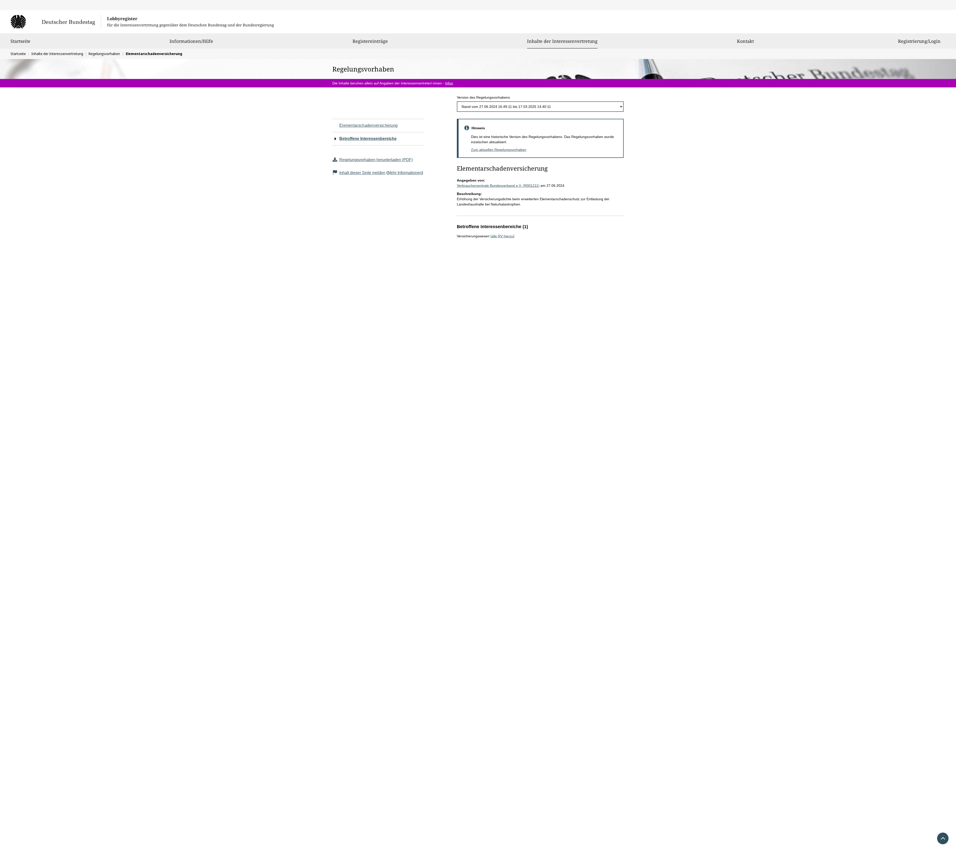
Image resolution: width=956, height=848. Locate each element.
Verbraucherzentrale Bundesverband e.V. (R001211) (498, 186)
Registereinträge (370, 41)
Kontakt (745, 41)
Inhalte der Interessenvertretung (562, 41)
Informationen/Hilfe (191, 41)
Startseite (20, 41)
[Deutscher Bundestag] (55, 21)
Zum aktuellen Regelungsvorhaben (498, 150)
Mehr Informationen (405, 173)
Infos (449, 83)
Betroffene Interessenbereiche (368, 138)
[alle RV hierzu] (502, 236)
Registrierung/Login (919, 41)
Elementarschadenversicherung (368, 125)
